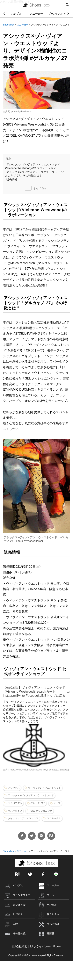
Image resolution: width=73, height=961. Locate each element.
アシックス (14, 787)
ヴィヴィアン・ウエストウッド (44, 787)
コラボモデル (15, 803)
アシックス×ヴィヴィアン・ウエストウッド (31, 795)
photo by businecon (21, 111)
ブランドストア (57, 13)
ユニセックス (54, 818)
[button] (68, 13)
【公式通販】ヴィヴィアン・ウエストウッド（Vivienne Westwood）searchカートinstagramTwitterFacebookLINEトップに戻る (34, 691)
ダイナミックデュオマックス (23, 818)
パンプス (16, 13)
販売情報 (11, 179)
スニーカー (36, 13)
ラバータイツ (15, 810)
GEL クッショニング (41, 810)
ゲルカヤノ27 (38, 803)
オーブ (57, 803)
